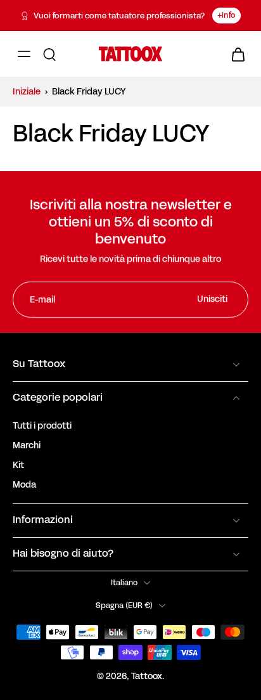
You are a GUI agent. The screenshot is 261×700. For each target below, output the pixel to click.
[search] (49, 54)
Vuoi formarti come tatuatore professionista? (119, 16)
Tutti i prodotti (42, 426)
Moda (24, 485)
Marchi (27, 445)
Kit (18, 465)
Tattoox (146, 676)
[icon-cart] (234, 54)
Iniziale (27, 92)
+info (226, 15)
